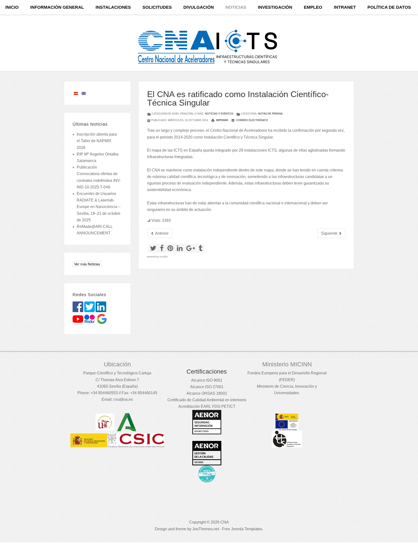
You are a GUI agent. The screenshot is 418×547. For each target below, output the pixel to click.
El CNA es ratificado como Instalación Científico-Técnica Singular (238, 98)
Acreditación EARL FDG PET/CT (206, 406)
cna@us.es (123, 399)
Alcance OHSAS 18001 (207, 393)
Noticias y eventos (219, 113)
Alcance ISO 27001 (207, 387)
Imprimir (221, 120)
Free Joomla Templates (242, 529)
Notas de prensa (270, 113)
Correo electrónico (251, 120)
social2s (163, 256)
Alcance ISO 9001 (206, 380)
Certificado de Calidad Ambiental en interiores (206, 400)
